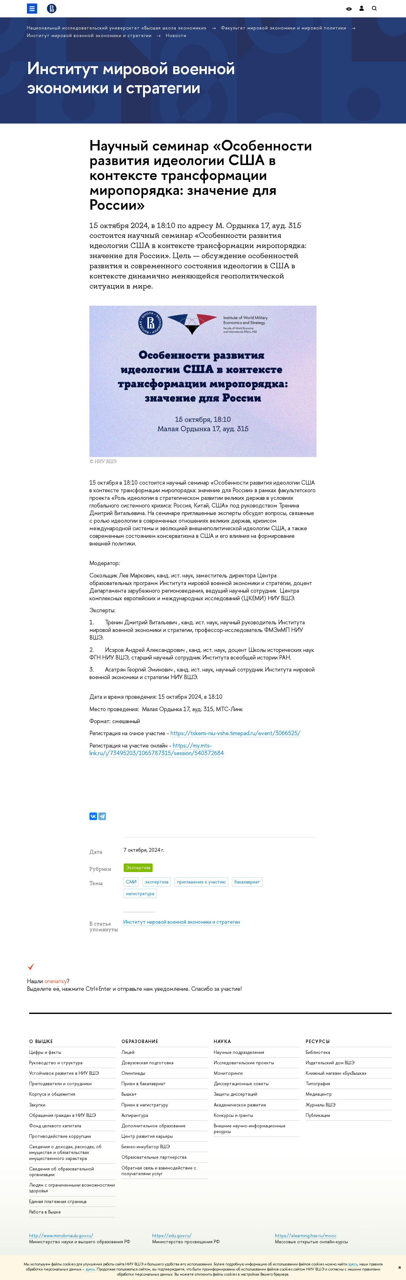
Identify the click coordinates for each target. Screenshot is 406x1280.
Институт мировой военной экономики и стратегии (90, 35)
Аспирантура (134, 1115)
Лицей (127, 1052)
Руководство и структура (55, 1063)
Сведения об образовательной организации (61, 1171)
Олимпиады (133, 1073)
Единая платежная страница (58, 1201)
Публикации (318, 1115)
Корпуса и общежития (52, 1094)
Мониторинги (228, 1073)
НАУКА (222, 1041)
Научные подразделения (239, 1052)
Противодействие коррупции (60, 1136)
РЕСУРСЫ (318, 1041)
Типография (318, 1083)
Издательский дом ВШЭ (330, 1063)
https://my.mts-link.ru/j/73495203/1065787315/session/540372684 (156, 749)
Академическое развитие (240, 1105)
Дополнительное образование (153, 1126)
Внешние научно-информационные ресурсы (249, 1128)
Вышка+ (129, 1094)
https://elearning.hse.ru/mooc (305, 1235)
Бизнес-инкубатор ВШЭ (145, 1146)
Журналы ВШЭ (321, 1105)
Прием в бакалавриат (143, 1083)
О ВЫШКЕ (41, 1041)
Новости (176, 35)
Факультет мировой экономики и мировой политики (284, 28)
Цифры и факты (45, 1052)
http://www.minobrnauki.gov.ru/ (61, 1235)
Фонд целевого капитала (55, 1126)
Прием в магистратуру (144, 1105)
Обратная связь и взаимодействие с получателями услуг (158, 1170)
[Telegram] (102, 816)
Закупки (37, 1105)
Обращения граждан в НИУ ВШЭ (62, 1115)
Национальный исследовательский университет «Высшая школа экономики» (117, 28)
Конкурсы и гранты (233, 1115)
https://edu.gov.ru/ (172, 1235)
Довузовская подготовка (147, 1063)
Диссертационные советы (241, 1083)
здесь (352, 1264)
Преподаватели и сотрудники (60, 1083)
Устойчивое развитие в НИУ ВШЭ (64, 1073)
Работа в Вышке (45, 1212)
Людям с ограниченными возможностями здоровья (72, 1188)
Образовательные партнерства (154, 1157)
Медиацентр (319, 1094)
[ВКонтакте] (93, 816)
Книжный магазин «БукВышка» (336, 1073)
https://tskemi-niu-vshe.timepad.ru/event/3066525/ (235, 733)
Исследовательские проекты (244, 1063)
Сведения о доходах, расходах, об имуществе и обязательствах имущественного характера (65, 1152)
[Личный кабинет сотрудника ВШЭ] (361, 9)
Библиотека (318, 1052)
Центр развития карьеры (147, 1136)
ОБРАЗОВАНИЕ (139, 1041)
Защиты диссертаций (235, 1094)
